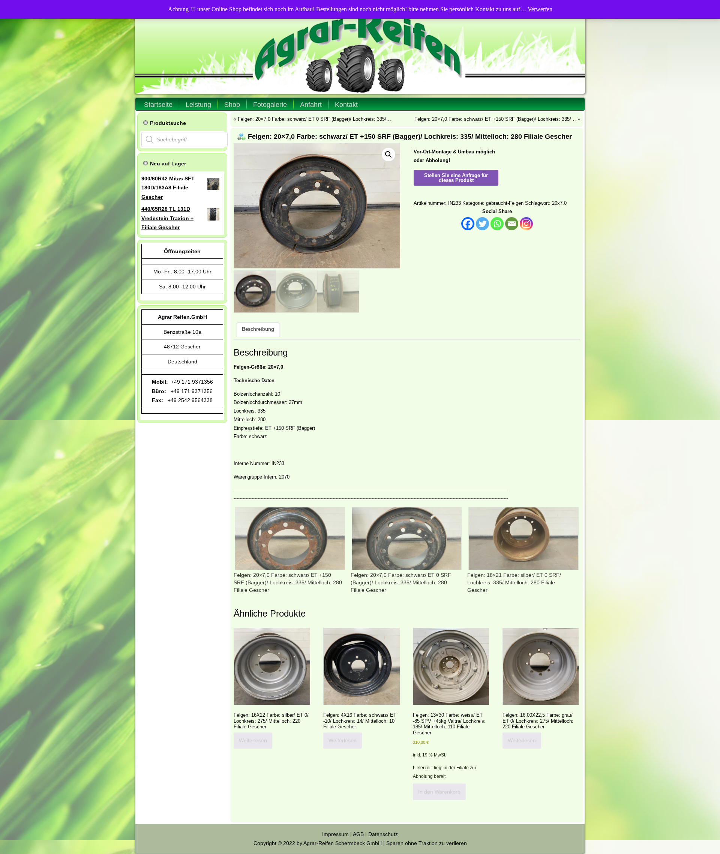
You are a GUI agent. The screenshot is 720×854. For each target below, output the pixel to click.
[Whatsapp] (497, 223)
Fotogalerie (270, 104)
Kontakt (346, 104)
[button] (388, 154)
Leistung (198, 104)
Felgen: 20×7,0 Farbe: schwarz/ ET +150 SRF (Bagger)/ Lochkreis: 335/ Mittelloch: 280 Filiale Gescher (288, 582)
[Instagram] (526, 223)
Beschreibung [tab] (258, 329)
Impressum (335, 834)
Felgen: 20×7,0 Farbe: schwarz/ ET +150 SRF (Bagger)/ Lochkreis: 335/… (495, 119)
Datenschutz (383, 834)
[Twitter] (482, 223)
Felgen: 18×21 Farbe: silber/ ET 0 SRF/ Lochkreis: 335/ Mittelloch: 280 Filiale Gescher (514, 582)
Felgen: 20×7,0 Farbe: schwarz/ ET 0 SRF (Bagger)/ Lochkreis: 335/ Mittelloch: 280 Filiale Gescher (401, 582)
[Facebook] (467, 223)
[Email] (511, 223)
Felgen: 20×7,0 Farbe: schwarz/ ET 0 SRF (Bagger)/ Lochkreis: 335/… (314, 119)
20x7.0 (559, 203)
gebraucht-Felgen (505, 203)
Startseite (158, 104)
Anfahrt (311, 104)
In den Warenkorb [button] (439, 792)
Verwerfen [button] (540, 9)
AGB (358, 834)
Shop (232, 104)
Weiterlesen (253, 740)
